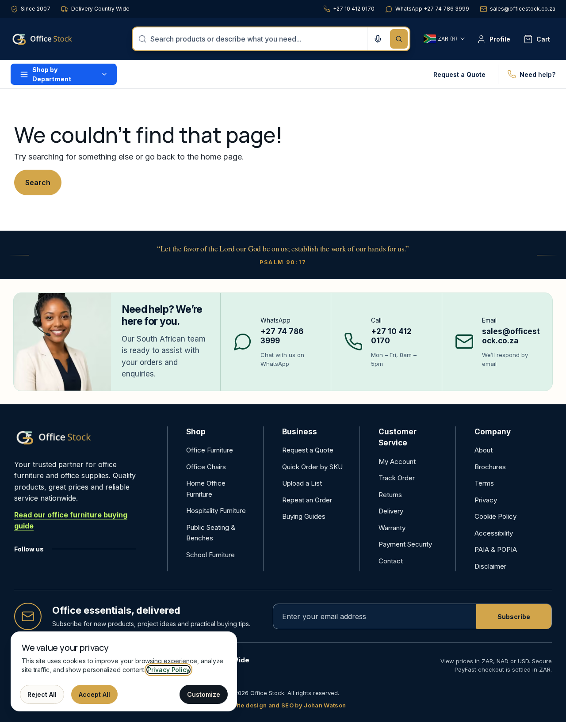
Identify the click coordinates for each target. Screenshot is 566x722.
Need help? (537, 74)
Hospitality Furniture (216, 510)
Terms (484, 483)
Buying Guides (303, 516)
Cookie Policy (495, 516)
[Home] (55, 39)
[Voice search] (377, 38)
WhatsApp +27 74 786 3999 (432, 8)
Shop (196, 431)
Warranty (392, 528)
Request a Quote (459, 74)
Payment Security (405, 544)
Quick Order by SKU (312, 467)
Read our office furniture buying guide (70, 520)
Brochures (490, 467)
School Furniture (210, 555)
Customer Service (398, 437)
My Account (397, 461)
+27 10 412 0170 (354, 8)
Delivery (391, 511)
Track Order (397, 478)
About (483, 450)
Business (299, 431)
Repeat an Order (307, 500)
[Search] (399, 39)
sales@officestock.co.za (522, 8)
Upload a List (302, 483)
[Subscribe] (513, 616)
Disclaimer (490, 566)
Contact (391, 561)
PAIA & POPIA (495, 549)
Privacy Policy (168, 669)
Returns (390, 494)
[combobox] (256, 38)
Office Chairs (206, 467)
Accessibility (493, 533)
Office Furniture (209, 450)
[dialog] (124, 671)
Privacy (485, 500)
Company (492, 431)
